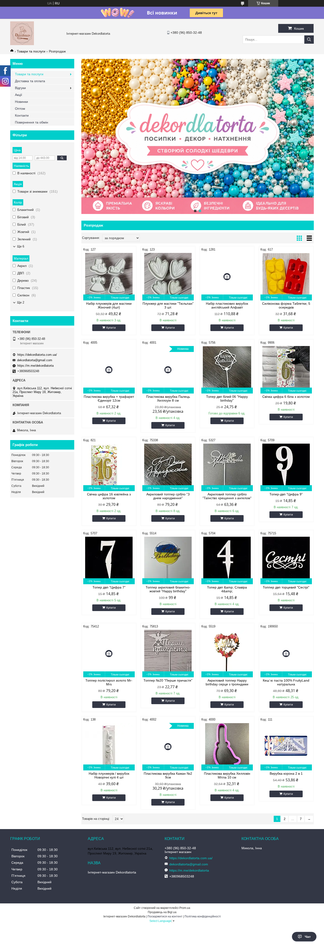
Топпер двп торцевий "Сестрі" (286, 587)
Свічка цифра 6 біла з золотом (286, 397)
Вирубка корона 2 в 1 (286, 773)
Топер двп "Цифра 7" (109, 587)
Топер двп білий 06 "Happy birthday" (227, 398)
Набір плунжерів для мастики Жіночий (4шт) (109, 305)
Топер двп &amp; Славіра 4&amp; (227, 589)
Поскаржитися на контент (165, 916)
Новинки (21, 102)
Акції (18, 95)
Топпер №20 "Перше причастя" (167, 680)
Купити (111, 327)
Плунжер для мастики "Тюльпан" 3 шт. (168, 305)
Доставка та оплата (30, 81)
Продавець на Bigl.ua (162, 912)
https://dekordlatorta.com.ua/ (37, 354)
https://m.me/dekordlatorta (35, 365)
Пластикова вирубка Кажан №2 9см (168, 775)
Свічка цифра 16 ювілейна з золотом (109, 496)
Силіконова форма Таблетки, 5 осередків (286, 305)
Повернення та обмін (31, 122)
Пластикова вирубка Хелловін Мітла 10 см (227, 775)
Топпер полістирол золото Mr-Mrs (108, 682)
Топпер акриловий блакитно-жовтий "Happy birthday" (168, 589)
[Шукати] (309, 39)
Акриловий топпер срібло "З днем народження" (168, 496)
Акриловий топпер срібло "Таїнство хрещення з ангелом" (227, 496)
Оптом (20, 108)
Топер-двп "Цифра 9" (286, 494)
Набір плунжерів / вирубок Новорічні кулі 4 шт (109, 775)
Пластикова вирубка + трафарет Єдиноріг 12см (109, 398)
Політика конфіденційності (203, 916)
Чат (308, 937)
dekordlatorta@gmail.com (34, 360)
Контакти (22, 115)
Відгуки (20, 88)
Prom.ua (184, 908)
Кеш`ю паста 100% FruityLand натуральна (286, 682)
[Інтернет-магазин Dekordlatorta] (22, 44)
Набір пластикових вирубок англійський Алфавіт (227, 305)
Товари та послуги (31, 51)
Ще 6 (20, 246)
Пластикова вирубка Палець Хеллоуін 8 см (168, 398)
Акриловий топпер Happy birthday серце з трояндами (227, 682)
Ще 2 (20, 302)
